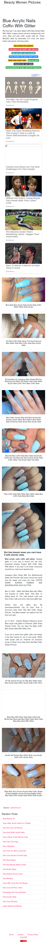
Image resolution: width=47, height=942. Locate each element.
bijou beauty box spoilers (23, 46)
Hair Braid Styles (9, 860)
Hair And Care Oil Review (12, 828)
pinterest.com (15, 807)
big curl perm (33, 60)
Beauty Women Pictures (22, 2)
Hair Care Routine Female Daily (15, 855)
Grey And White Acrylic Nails (14, 832)
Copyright (23, 937)
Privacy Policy (33, 934)
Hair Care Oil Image (10, 841)
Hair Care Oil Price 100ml (12, 887)
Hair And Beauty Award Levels (14, 864)
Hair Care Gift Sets (10, 901)
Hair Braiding (8, 878)
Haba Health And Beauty (12, 906)
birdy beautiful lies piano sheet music (23, 57)
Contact (21, 934)
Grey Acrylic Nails (9, 897)
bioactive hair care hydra (23, 64)
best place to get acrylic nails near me (23, 49)
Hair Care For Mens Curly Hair (14, 851)
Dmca (11, 934)
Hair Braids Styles (9, 869)
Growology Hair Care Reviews (14, 892)
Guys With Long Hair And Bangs (15, 883)
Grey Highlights (9, 846)
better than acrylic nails (17, 60)
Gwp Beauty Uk (9, 818)
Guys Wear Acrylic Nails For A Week (17, 823)
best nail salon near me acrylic (23, 53)
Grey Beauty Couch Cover (13, 874)
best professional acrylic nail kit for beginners (23, 67)
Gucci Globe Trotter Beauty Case (15, 837)
